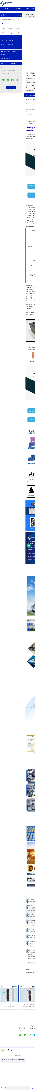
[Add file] (2, 1088)
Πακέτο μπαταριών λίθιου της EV (11, 19)
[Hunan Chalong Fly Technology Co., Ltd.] (3, 80)
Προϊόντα (19, 8)
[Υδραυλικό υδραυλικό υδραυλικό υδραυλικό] (9, 994)
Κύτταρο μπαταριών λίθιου (11, 28)
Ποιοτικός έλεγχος (7, 44)
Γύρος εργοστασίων (7, 40)
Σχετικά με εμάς (6, 37)
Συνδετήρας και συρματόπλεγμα (11, 33)
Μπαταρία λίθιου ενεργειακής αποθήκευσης (11, 23)
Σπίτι (6, 8)
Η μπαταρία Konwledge (8, 51)
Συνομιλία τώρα (6, 58)
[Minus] (33, 1050)
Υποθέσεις (4, 54)
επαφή (3, 47)
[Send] (32, 1088)
